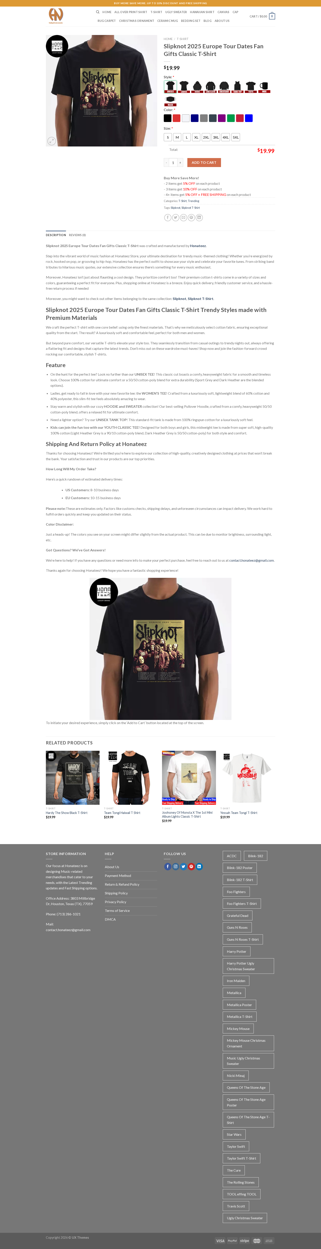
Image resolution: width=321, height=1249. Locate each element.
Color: (169, 110)
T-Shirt (156, 12)
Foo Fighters (236, 892)
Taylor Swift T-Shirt (241, 1158)
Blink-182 (255, 856)
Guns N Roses (237, 927)
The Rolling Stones (241, 1182)
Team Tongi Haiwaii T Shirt (122, 813)
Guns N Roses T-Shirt (243, 939)
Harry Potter (236, 951)
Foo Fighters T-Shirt (242, 903)
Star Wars (234, 1134)
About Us (222, 21)
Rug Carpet (107, 21)
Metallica (234, 993)
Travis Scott (236, 1206)
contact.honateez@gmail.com (251, 560)
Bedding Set (190, 21)
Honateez (198, 246)
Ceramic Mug (167, 21)
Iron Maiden (236, 981)
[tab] (56, 235)
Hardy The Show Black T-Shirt (67, 813)
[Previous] (46, 792)
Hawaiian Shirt (202, 12)
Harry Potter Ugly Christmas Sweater (241, 966)
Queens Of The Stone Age (246, 1087)
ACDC (232, 856)
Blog (208, 21)
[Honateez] (68, 16)
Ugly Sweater (176, 12)
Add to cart (204, 162)
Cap (235, 12)
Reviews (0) (77, 235)
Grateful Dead (237, 915)
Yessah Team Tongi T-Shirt (238, 813)
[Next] (274, 792)
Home (106, 12)
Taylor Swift (236, 1146)
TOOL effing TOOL (241, 1194)
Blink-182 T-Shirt (240, 880)
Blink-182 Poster (240, 868)
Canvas (223, 12)
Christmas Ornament (136, 21)
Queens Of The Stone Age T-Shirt (248, 1120)
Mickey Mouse (238, 1028)
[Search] (97, 12)
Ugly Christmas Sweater (245, 1218)
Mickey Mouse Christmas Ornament (246, 1043)
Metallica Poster (239, 1005)
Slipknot (175, 207)
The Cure (234, 1170)
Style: (169, 77)
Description (56, 235)
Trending (193, 201)
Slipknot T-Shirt (190, 207)
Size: (168, 128)
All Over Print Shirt (130, 12)
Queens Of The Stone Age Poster (246, 1102)
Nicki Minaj (236, 1075)
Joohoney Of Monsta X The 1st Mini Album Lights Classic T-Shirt (187, 815)
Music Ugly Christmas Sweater (243, 1061)
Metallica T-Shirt (239, 1016)
